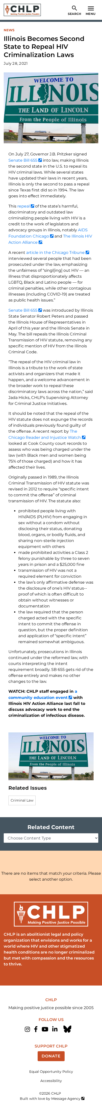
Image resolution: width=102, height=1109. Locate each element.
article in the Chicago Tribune (55, 252)
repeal (23, 206)
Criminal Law (22, 800)
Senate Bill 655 (22, 160)
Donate (51, 1056)
